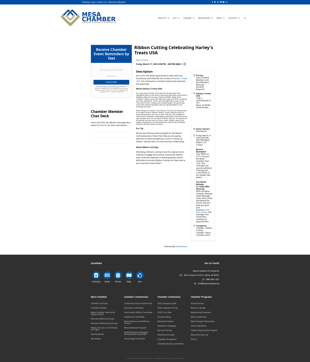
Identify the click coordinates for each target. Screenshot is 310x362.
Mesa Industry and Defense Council (136, 322)
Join (175, 18)
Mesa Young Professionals (203, 321)
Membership (204, 18)
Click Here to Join (202, 211)
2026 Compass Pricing (167, 308)
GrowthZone (181, 246)
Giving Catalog (164, 316)
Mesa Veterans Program (135, 327)
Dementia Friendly (165, 334)
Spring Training (164, 330)
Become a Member (117, 2)
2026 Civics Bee (164, 312)
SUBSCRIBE (111, 82)
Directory (233, 18)
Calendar (187, 18)
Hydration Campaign (166, 325)
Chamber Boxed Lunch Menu (170, 343)
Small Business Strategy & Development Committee (136, 333)
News (219, 18)
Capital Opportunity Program (204, 330)
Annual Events (197, 303)
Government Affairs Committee (138, 312)
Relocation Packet (165, 321)
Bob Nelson (101, 125)
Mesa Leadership (198, 316)
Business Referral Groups (102, 318)
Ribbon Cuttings (198, 308)
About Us (162, 18)
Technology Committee (134, 338)
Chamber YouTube (99, 303)
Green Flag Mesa (198, 325)
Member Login (89, 2)
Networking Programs (201, 312)
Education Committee (133, 308)
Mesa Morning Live (199, 334)
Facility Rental (97, 334)
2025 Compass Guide (166, 303)
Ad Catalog (96, 338)
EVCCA (194, 339)
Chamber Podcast (99, 308)
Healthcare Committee (134, 316)
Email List (102, 2)
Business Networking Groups (104, 323)
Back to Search (142, 60)
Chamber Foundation (167, 339)
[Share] (184, 64)
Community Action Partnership (138, 303)
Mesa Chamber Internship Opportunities (103, 313)
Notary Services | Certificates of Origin (104, 328)
